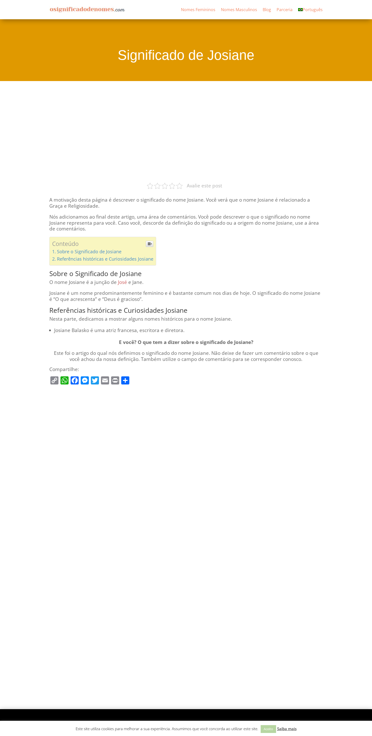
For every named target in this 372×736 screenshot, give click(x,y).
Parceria (285, 9)
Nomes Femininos (198, 9)
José (122, 282)
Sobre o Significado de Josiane (89, 251)
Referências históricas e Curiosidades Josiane (105, 259)
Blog (267, 9)
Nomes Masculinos (239, 9)
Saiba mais (287, 728)
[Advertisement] (186, 130)
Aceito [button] (268, 729)
